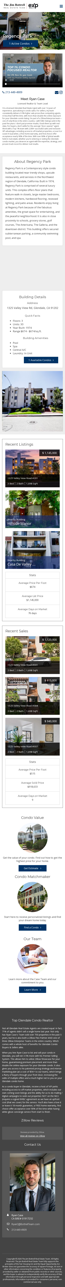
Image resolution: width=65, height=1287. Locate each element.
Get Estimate (31, 868)
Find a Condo (31, 927)
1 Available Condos (39, 360)
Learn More (31, 989)
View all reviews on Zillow (32, 1135)
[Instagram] (61, 92)
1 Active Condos (19, 43)
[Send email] (56, 92)
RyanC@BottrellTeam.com (25, 1224)
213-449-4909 (13, 92)
